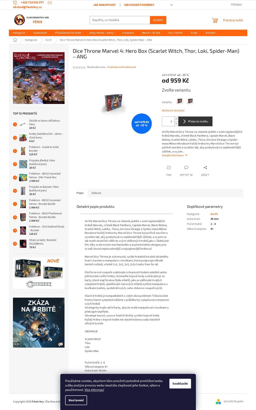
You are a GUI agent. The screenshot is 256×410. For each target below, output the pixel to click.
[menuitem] (19, 33)
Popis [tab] (80, 193)
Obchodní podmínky (139, 5)
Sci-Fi (214, 214)
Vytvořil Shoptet (233, 402)
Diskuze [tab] (96, 193)
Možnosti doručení (173, 111)
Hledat (158, 20)
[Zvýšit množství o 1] (176, 119)
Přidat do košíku (198, 121)
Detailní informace (173, 155)
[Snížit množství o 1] (176, 123)
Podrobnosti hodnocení (121, 67)
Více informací (94, 390)
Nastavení (76, 400)
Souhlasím (180, 383)
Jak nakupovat (104, 5)
